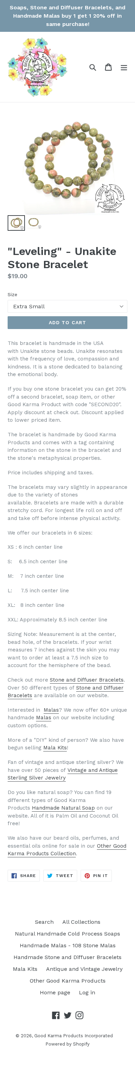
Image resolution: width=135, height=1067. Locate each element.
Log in (87, 992)
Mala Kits (55, 748)
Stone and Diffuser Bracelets (87, 680)
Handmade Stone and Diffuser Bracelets (68, 957)
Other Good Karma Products (68, 980)
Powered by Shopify (67, 1044)
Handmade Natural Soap (63, 808)
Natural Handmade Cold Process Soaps (67, 933)
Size (12, 294)
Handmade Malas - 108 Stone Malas (68, 945)
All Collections (81, 922)
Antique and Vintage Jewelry (84, 969)
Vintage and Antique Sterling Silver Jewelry (63, 774)
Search (44, 922)
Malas (51, 710)
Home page (55, 992)
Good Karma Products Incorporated (73, 1035)
